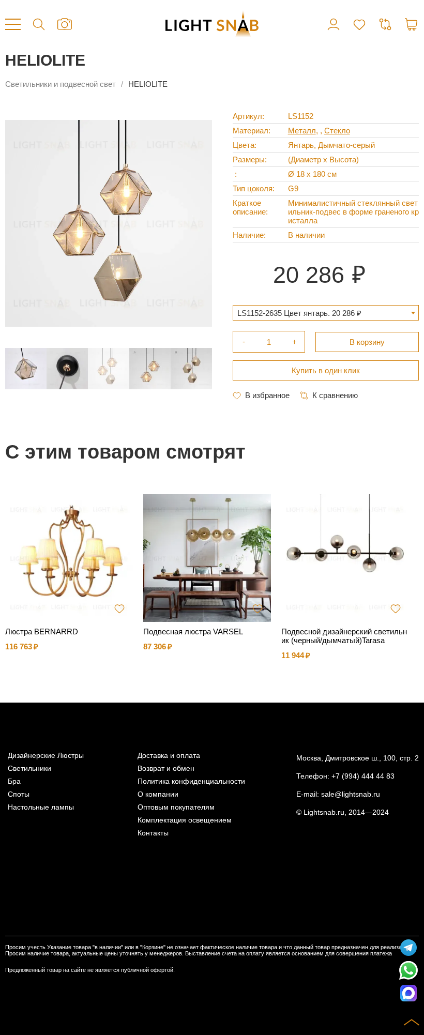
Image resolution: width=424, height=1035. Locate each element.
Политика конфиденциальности (191, 781)
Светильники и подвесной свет (60, 84)
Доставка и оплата (169, 755)
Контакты (153, 833)
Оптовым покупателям (176, 807)
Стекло (337, 130)
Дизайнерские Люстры (46, 755)
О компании (158, 794)
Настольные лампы (41, 807)
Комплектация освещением (185, 820)
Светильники (29, 768)
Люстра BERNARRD (41, 631)
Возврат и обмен (166, 768)
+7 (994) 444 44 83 (363, 776)
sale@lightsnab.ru (350, 794)
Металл (302, 130)
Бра (14, 781)
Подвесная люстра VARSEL (193, 631)
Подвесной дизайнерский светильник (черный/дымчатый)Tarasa (344, 636)
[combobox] (326, 313)
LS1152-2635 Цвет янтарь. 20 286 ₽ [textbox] (299, 313)
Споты (18, 794)
